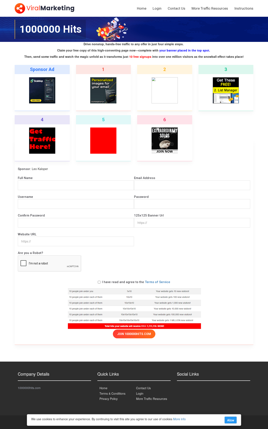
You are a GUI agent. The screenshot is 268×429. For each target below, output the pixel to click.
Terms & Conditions (112, 393)
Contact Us (176, 8)
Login (157, 8)
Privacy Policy (108, 399)
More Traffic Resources (210, 8)
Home (141, 8)
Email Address (144, 178)
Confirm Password (31, 215)
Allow (230, 420)
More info (179, 419)
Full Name (25, 178)
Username (25, 197)
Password (141, 197)
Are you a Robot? (30, 253)
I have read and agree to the (136, 282)
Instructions (243, 8)
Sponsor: (24, 169)
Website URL (27, 234)
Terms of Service (157, 282)
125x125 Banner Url (149, 215)
